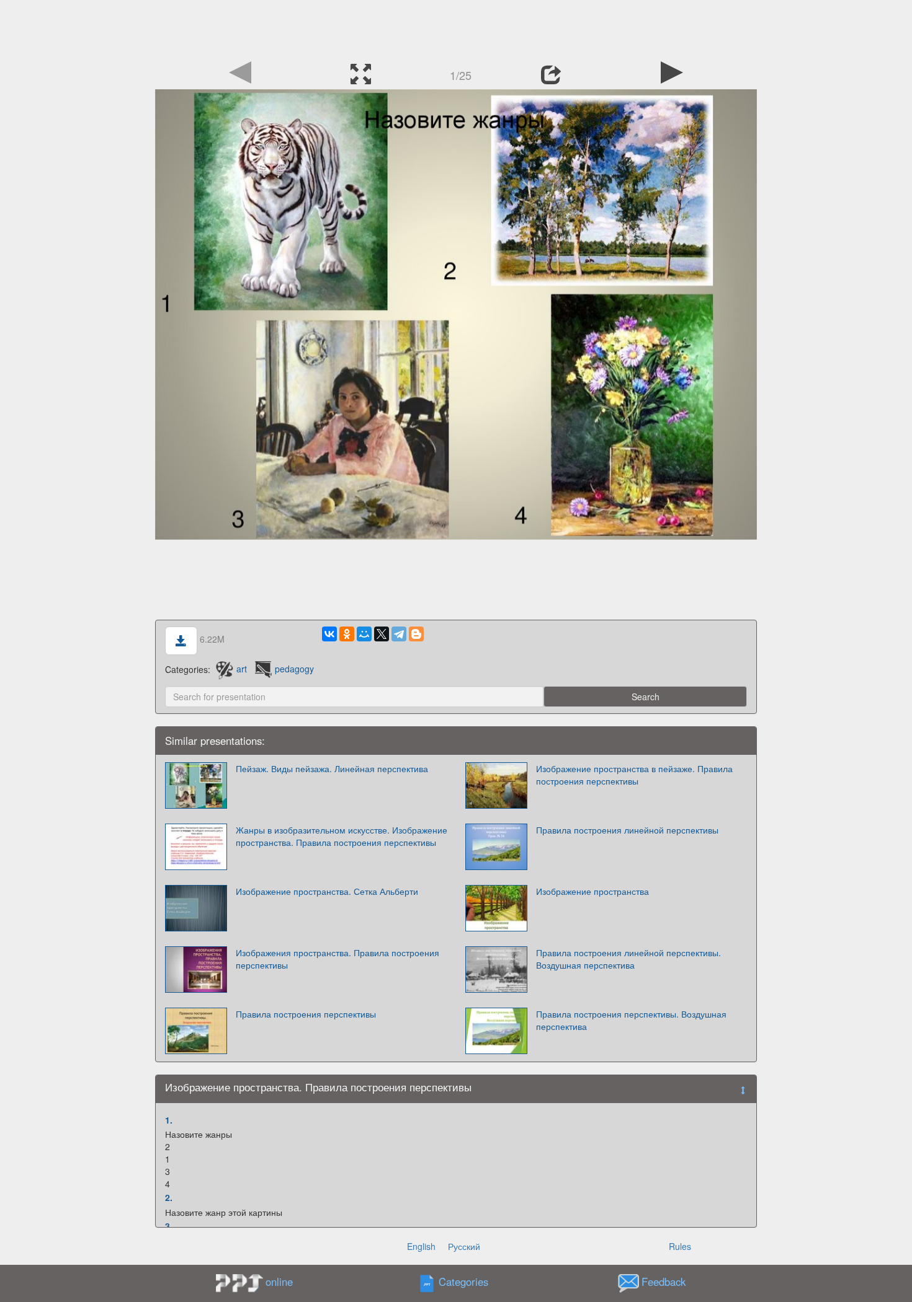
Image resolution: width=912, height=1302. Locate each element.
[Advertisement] (456, 28)
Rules (680, 1246)
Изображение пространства (592, 891)
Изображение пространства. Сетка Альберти (327, 891)
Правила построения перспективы (306, 1014)
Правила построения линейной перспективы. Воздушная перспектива (628, 958)
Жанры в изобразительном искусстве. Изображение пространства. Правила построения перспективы (341, 836)
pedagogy (294, 668)
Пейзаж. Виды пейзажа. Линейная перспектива (332, 768)
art (241, 668)
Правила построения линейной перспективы (627, 830)
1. (168, 1120)
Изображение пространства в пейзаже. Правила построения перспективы (634, 774)
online (279, 1281)
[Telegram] (398, 634)
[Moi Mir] (364, 634)
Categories (463, 1281)
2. (168, 1197)
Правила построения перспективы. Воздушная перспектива (631, 1020)
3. (168, 1226)
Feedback (664, 1281)
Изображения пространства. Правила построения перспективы (337, 958)
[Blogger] (416, 634)
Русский (464, 1246)
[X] (381, 634)
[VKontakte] (329, 634)
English (421, 1246)
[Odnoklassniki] (346, 634)
